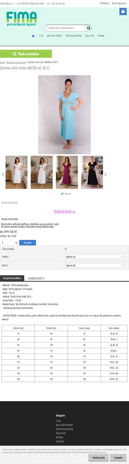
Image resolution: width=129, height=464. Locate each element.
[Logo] (21, 19)
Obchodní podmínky (73, 35)
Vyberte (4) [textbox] (71, 257)
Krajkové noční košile (16, 62)
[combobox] (94, 256)
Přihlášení (104, 3)
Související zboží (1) (36, 278)
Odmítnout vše (98, 457)
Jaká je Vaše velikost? (54, 35)
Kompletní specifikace (12, 278)
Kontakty (101, 35)
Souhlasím (118, 457)
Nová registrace (119, 3)
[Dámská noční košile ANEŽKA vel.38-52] (64, 76)
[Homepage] (33, 35)
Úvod (2, 62)
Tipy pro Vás (89, 35)
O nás (41, 35)
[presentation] (106, 174)
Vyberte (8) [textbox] (71, 265)
